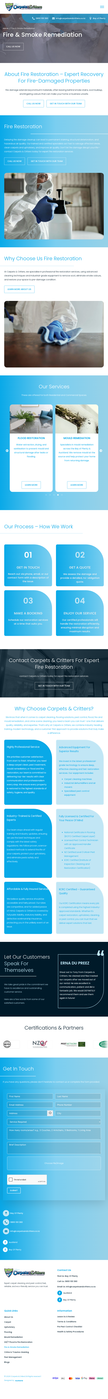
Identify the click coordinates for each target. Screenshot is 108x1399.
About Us (8, 1310)
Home (5, 28)
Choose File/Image (54, 1156)
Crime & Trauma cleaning (16, 1345)
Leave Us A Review (66, 1310)
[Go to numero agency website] (19, 1374)
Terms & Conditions (66, 1315)
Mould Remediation (13, 1330)
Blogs (7, 1355)
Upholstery (9, 1320)
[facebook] (5, 1235)
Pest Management (13, 1350)
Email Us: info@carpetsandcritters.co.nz (76, 1280)
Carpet (7, 1315)
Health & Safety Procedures (70, 1325)
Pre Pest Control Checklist (69, 1320)
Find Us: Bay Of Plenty (67, 1269)
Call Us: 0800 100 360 (67, 1274)
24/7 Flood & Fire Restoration (18, 1335)
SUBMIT (14, 1183)
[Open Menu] (102, 7)
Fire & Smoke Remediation (17, 1340)
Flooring (8, 1325)
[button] (7, 450)
